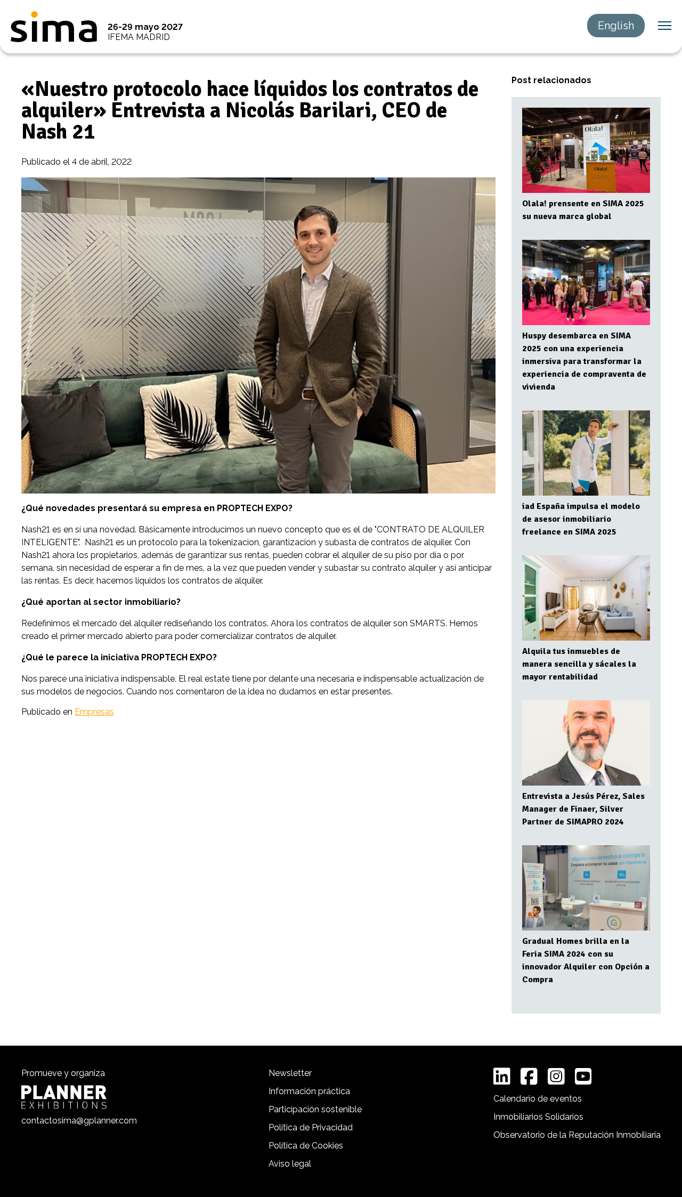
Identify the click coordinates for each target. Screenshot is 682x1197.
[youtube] (583, 1076)
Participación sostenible (315, 1109)
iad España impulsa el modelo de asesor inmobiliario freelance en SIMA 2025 (581, 519)
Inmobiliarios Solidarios (538, 1117)
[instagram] (556, 1076)
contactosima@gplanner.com (79, 1120)
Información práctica (309, 1091)
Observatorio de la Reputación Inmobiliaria (577, 1135)
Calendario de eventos (537, 1099)
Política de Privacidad (311, 1127)
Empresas (94, 712)
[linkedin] (501, 1076)
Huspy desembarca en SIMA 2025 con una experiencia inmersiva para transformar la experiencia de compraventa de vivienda (584, 361)
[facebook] (529, 1076)
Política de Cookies (306, 1146)
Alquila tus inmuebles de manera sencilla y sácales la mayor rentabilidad (579, 664)
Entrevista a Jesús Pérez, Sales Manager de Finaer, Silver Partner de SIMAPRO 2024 (583, 809)
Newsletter (290, 1073)
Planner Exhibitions (64, 1097)
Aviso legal (290, 1164)
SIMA (54, 27)
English (616, 25)
